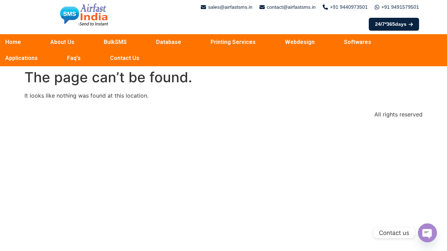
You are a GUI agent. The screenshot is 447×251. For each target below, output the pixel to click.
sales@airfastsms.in (230, 7)
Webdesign (300, 42)
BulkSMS (115, 42)
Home (13, 42)
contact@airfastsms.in (291, 7)
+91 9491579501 (400, 7)
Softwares (357, 42)
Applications (21, 58)
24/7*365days (390, 24)
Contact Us (124, 58)
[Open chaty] (427, 232)
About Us (62, 42)
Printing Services (233, 42)
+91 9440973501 (349, 7)
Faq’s (74, 58)
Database (168, 42)
